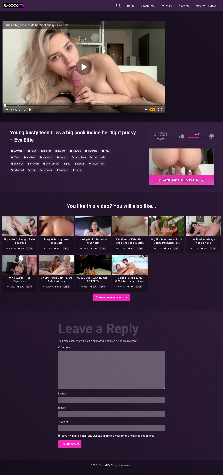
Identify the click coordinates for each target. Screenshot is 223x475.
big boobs (47, 157)
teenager (47, 170)
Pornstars (166, 5)
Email (62, 407)
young (78, 170)
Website (63, 421)
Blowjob (76, 151)
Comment (65, 347)
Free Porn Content (206, 5)
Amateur (18, 151)
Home (130, 5)
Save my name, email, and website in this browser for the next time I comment (108, 435)
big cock (63, 157)
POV (106, 151)
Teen (16, 157)
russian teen (97, 163)
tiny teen (63, 170)
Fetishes (184, 5)
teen (33, 170)
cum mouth (98, 157)
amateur (30, 157)
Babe (33, 151)
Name (62, 393)
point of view (52, 163)
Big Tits (47, 151)
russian (81, 163)
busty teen (80, 157)
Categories (147, 5)
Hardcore (92, 151)
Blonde (61, 151)
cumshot (18, 163)
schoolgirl (19, 170)
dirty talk (34, 163)
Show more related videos (111, 297)
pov (68, 163)
